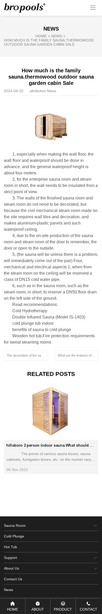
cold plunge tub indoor (33, 323)
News (58, 36)
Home (43, 36)
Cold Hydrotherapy (29, 311)
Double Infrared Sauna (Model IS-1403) (48, 317)
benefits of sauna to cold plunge (41, 329)
